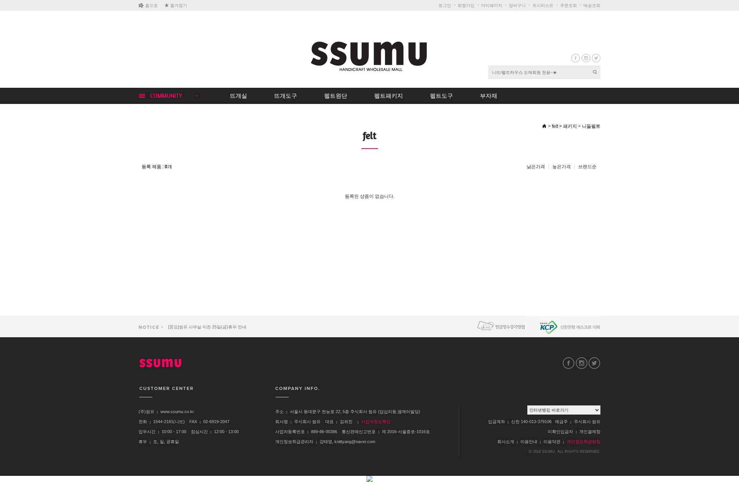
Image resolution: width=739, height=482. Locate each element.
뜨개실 (238, 95)
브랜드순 (587, 166)
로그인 (444, 5)
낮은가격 (536, 166)
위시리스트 (542, 5)
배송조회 (592, 5)
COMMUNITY (166, 95)
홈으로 (151, 5)
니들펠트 (591, 126)
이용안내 (528, 441)
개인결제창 (589, 431)
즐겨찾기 (178, 5)
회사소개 (505, 441)
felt (555, 126)
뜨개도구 (285, 95)
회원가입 (466, 5)
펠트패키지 (388, 95)
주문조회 (568, 5)
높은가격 (561, 166)
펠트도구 (441, 95)
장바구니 (517, 5)
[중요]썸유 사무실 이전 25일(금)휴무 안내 (206, 327)
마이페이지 (491, 5)
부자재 (488, 95)
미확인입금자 (560, 431)
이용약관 (551, 441)
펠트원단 (335, 95)
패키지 (570, 126)
